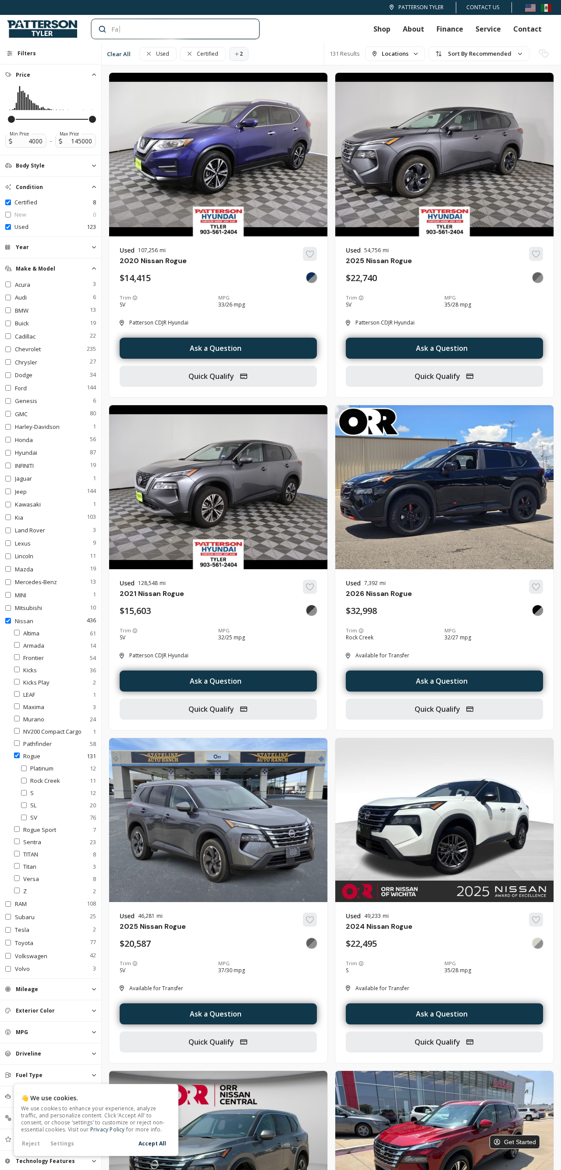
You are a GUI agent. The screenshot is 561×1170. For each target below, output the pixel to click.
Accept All (152, 1143)
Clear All (119, 54)
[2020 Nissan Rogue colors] (311, 277)
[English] (530, 7)
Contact (527, 29)
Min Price (19, 134)
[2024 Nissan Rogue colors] (538, 943)
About (413, 29)
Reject (31, 1143)
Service (488, 29)
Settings (62, 1143)
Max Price (69, 134)
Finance (450, 29)
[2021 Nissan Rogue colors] (311, 610)
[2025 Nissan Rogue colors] (538, 277)
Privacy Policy (107, 1129)
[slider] (11, 119)
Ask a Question (215, 348)
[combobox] (166, 29)
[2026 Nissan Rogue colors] (538, 610)
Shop (382, 29)
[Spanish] (546, 7)
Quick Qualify (212, 376)
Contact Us (482, 7)
